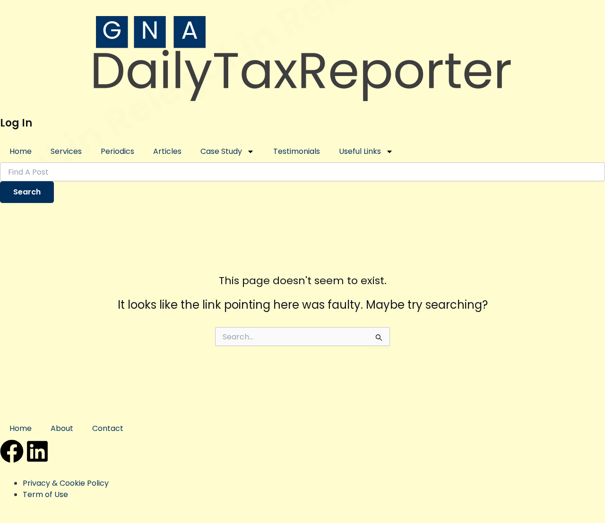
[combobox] (302, 171)
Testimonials (296, 151)
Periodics (117, 151)
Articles (167, 151)
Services (66, 151)
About (62, 428)
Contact (107, 428)
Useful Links (360, 151)
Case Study (221, 151)
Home (20, 151)
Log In (16, 123)
